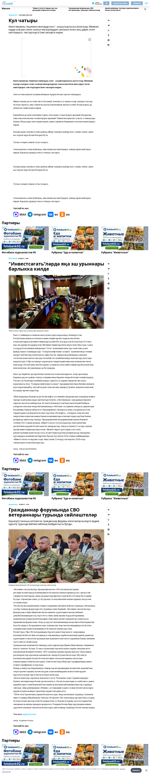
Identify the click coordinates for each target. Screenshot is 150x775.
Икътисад (13, 258)
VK (106, 3)
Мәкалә (6, 8)
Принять (136, 770)
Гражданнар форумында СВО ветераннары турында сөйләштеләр (84, 9)
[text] (29, 714)
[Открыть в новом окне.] (19, 214)
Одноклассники (120, 3)
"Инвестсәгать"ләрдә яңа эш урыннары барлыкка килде (44, 9)
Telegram (137, 3)
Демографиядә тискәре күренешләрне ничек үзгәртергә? (122, 9)
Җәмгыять (13, 15)
